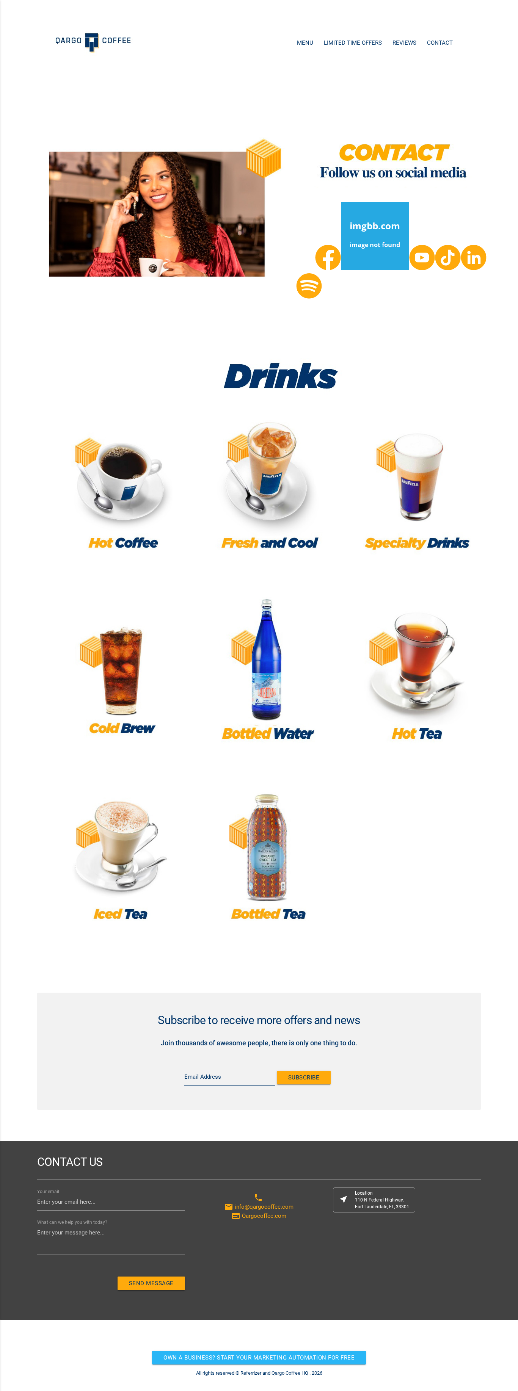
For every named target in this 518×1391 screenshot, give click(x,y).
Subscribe (304, 1077)
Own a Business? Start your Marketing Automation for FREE (259, 1357)
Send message (151, 1283)
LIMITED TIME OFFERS (353, 42)
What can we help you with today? (72, 1222)
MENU (305, 42)
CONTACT (440, 42)
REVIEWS (404, 42)
